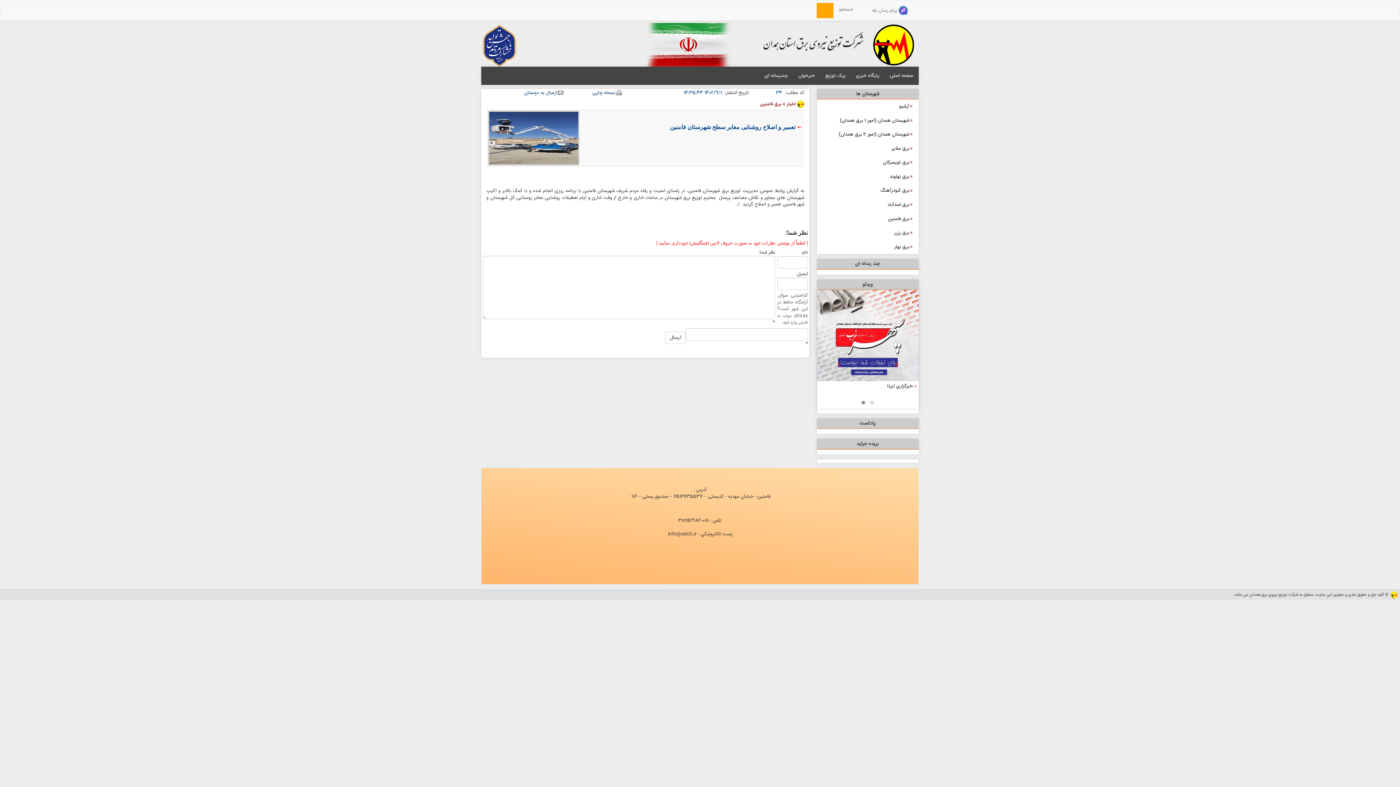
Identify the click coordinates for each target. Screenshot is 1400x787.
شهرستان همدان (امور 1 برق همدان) (874, 120)
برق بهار (901, 247)
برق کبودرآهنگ (894, 190)
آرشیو (904, 106)
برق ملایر (900, 148)
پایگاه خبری (867, 75)
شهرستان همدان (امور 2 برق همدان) (874, 134)
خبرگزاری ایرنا (900, 386)
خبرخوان (806, 75)
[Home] (812, 9)
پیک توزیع (835, 75)
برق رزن (901, 232)
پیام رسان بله (885, 10)
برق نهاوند (899, 176)
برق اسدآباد (898, 204)
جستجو (848, 9)
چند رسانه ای (867, 263)
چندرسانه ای (776, 75)
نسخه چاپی (603, 93)
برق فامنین (898, 219)
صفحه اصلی (901, 75)
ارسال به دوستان (540, 93)
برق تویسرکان (896, 162)
